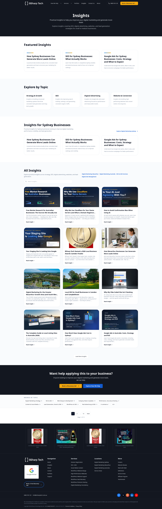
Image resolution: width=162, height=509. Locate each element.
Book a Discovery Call (129, 3)
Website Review (122, 465)
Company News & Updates (87, 401)
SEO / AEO (74, 465)
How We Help (54, 3)
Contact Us (91, 3)
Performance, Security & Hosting (109, 401)
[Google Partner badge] (31, 472)
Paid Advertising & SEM (89, 404)
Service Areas (98, 471)
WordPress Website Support (79, 476)
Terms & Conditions (70, 506)
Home (49, 462)
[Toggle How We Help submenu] (61, 3)
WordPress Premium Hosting (79, 482)
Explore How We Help (93, 386)
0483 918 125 (114, 3)
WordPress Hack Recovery (78, 479)
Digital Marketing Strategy (33, 401)
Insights (83, 3)
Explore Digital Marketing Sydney (126, 131)
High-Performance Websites (79, 473)
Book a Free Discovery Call (34, 484)
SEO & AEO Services (122, 174)
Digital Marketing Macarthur (90, 174)
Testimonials (121, 479)
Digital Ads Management (89, 176)
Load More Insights (81, 356)
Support (49, 476)
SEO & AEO (50, 401)
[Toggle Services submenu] (71, 3)
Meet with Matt (122, 468)
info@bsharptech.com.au (40, 495)
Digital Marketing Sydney (101, 462)
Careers (120, 462)
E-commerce (105, 404)
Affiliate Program (122, 476)
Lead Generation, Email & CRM (53, 404)
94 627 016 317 (51, 506)
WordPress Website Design (78, 471)
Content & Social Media (32, 404)
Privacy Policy (79, 506)
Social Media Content (77, 468)
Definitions (121, 471)
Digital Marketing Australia (107, 174)
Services (66, 3)
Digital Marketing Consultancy (79, 485)
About (98, 3)
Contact (49, 471)
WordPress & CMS (73, 404)
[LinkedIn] (132, 495)
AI (114, 404)
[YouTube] (136, 495)
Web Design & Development (66, 401)
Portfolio (76, 3)
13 (83, 413)
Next (88, 413)
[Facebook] (118, 495)
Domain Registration (77, 462)
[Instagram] (127, 495)
